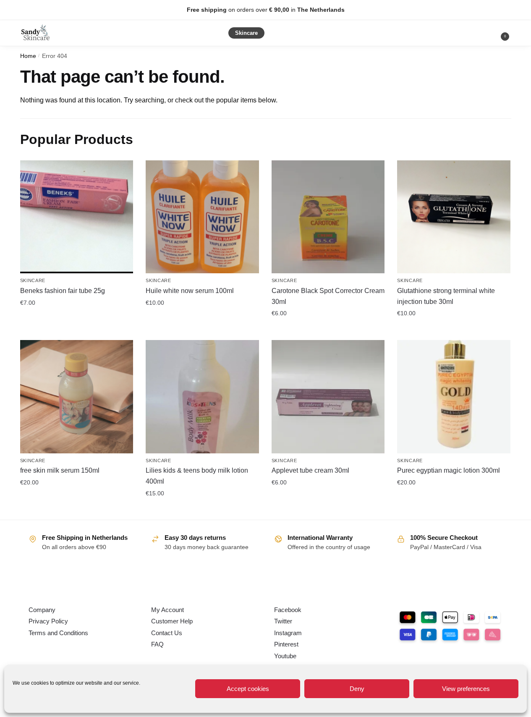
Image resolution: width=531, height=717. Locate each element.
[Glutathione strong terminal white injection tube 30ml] (453, 217)
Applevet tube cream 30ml (310, 470)
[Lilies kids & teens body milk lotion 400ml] (202, 396)
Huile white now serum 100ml (190, 290)
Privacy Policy (48, 621)
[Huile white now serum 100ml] (202, 217)
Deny (357, 688)
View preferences (466, 688)
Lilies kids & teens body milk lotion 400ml (197, 476)
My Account (167, 609)
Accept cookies (248, 688)
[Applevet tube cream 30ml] (328, 396)
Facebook (287, 609)
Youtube (285, 655)
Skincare (33, 280)
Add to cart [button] (76, 320)
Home (28, 56)
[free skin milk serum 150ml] (76, 396)
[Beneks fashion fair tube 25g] (76, 217)
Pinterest (286, 644)
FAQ (157, 644)
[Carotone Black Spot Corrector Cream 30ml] (328, 217)
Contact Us (166, 632)
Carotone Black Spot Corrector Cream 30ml (328, 296)
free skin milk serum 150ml (59, 470)
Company (42, 609)
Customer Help (172, 621)
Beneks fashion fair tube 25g (62, 290)
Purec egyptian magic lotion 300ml (448, 470)
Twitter (283, 621)
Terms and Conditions (58, 632)
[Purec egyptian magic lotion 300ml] (453, 396)
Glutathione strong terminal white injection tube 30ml (446, 296)
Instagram (288, 632)
